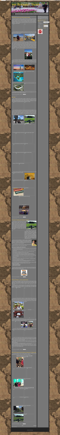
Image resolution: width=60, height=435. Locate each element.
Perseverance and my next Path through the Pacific (21, 17)
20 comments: (20, 349)
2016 (38, 25)
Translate (45, 23)
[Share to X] (24, 94)
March (39, 22)
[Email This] (23, 94)
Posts (44, 25)
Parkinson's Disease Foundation (16, 264)
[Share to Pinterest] (25, 94)
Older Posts (34, 425)
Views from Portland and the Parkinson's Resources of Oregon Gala (24, 352)
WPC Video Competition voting (19, 346)
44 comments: (20, 94)
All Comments (45, 26)
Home (22, 425)
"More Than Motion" (21, 243)
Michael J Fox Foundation (15, 263)
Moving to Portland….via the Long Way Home (20, 279)
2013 (38, 27)
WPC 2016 (13, 97)
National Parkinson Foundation (16, 265)
